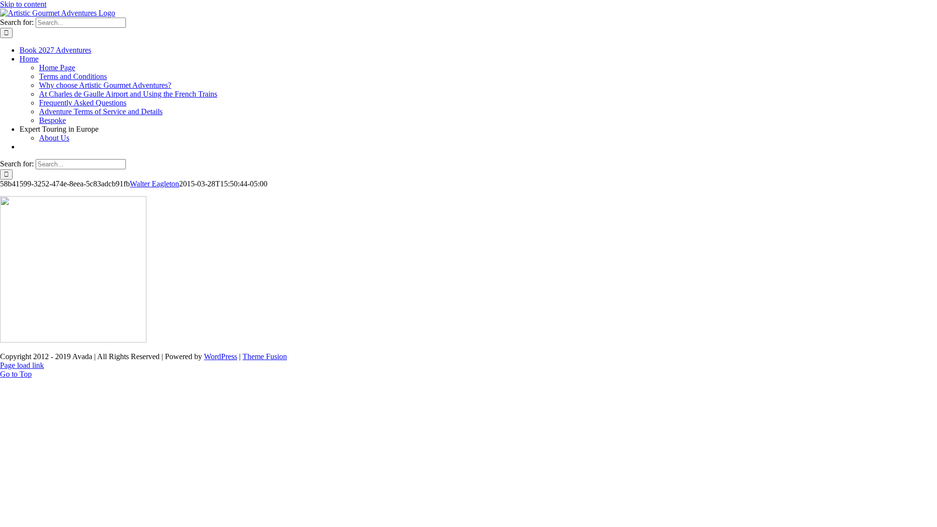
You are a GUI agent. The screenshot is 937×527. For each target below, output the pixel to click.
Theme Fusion (265, 356)
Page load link (22, 365)
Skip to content (23, 4)
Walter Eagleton (154, 184)
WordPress (220, 356)
